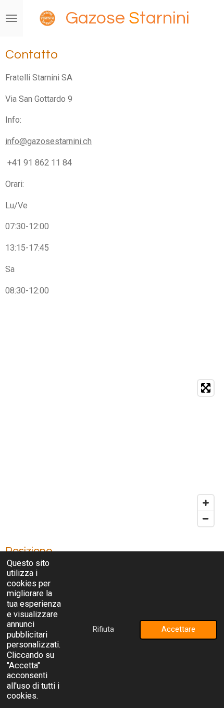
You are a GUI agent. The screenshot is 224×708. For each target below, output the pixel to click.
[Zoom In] (206, 503)
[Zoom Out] (206, 518)
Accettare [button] (178, 629)
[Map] (112, 453)
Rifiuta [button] (103, 629)
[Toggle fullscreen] (206, 388)
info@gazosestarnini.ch (48, 141)
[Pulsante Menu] (11, 18)
